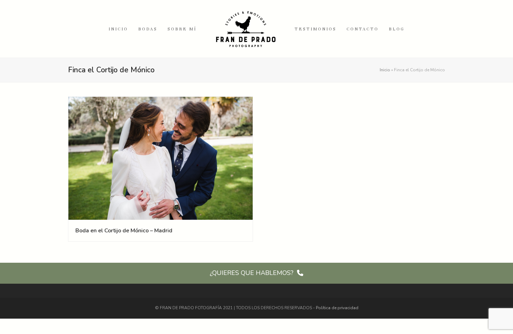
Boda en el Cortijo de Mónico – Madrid (123, 230)
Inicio (385, 70)
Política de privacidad (337, 308)
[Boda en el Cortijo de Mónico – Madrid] (160, 158)
